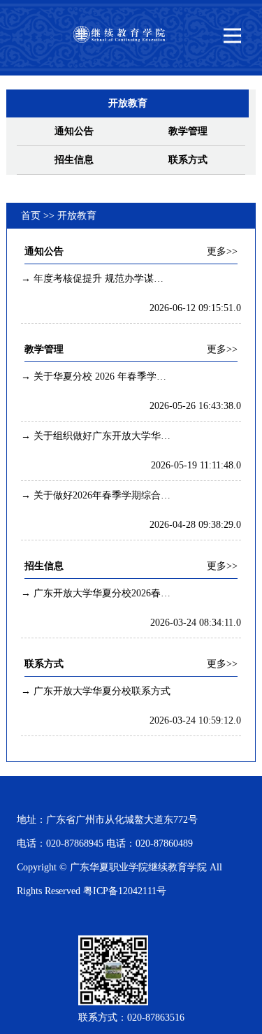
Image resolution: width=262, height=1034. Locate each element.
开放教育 (76, 215)
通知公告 (74, 131)
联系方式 (188, 160)
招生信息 (74, 160)
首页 (31, 215)
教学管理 (188, 131)
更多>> (222, 251)
